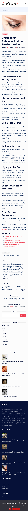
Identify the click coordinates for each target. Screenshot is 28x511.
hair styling (4, 229)
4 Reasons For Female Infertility (10, 396)
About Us (4, 497)
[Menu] (25, 3)
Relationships (5, 341)
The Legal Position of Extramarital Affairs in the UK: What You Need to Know (14, 473)
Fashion (5, 34)
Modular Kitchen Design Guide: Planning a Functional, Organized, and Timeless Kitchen (13, 451)
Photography (5, 339)
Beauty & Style (5, 325)
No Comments (21, 47)
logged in (12, 306)
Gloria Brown (8, 261)
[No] (26, 505)
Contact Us (5, 499)
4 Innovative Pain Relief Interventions (11, 386)
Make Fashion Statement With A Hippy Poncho (15, 242)
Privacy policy (16, 508)
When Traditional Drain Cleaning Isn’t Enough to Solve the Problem (14, 440)
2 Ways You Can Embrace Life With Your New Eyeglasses (13, 362)
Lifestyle (4, 336)
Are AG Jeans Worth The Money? (12, 240)
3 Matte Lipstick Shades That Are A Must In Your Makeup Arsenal (14, 374)
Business (4, 328)
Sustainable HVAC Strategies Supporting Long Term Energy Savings (13, 462)
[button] (6, 278)
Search (14, 311)
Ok (10, 508)
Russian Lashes (6, 252)
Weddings (4, 344)
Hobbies (4, 333)
